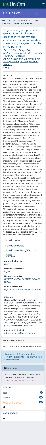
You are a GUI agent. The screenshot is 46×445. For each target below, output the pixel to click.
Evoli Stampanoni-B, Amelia (21, 60)
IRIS (3, 20)
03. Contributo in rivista (28, 20)
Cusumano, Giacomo (22, 58)
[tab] (35, 250)
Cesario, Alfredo (22, 52)
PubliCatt (11, 20)
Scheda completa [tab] (14, 245)
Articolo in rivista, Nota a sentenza (19, 23)
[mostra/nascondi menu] (43, 4)
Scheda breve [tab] (12, 240)
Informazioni (11, 368)
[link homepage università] (14, 4)
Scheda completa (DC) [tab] (17, 250)
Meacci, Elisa (10, 50)
